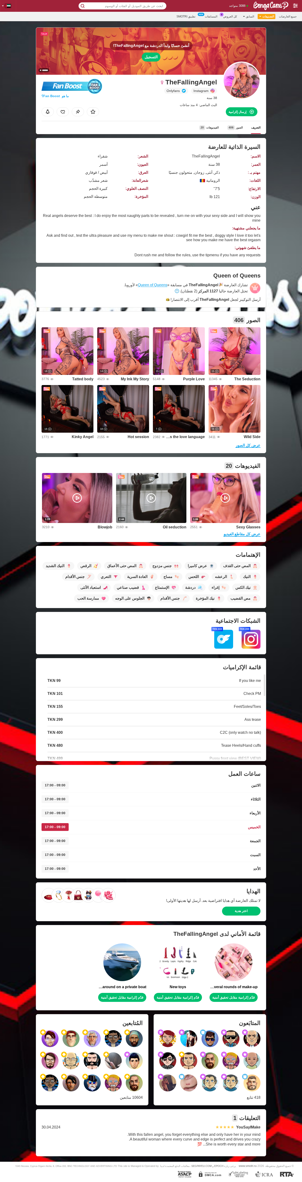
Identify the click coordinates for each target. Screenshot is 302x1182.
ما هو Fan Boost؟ (55, 96)
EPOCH (218, 1166)
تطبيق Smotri (185, 16)
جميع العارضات (288, 16)
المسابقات (211, 16)
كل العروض (230, 16)
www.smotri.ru (248, 1165)
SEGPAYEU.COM (201, 1166)
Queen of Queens (152, 285)
